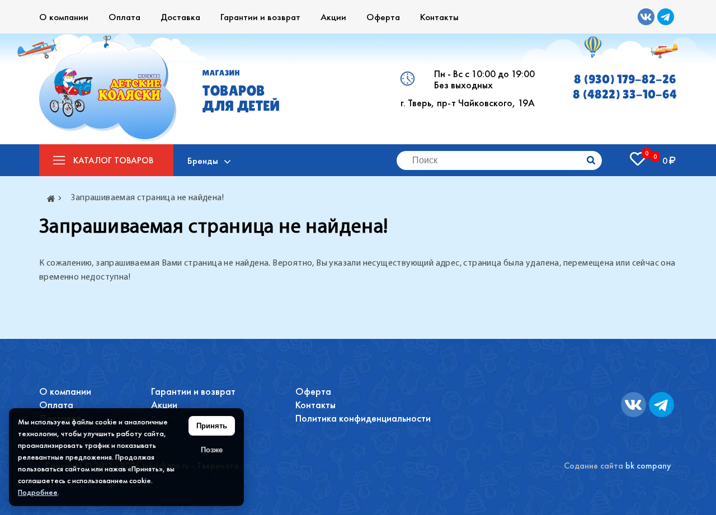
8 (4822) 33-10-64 (625, 94)
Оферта (383, 17)
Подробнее (38, 492)
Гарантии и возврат (260, 17)
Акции (333, 17)
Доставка (180, 17)
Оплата (124, 17)
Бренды (202, 160)
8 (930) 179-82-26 (625, 79)
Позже (212, 450)
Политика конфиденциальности (363, 418)
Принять (211, 426)
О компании (63, 17)
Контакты (439, 17)
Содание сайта (593, 465)
